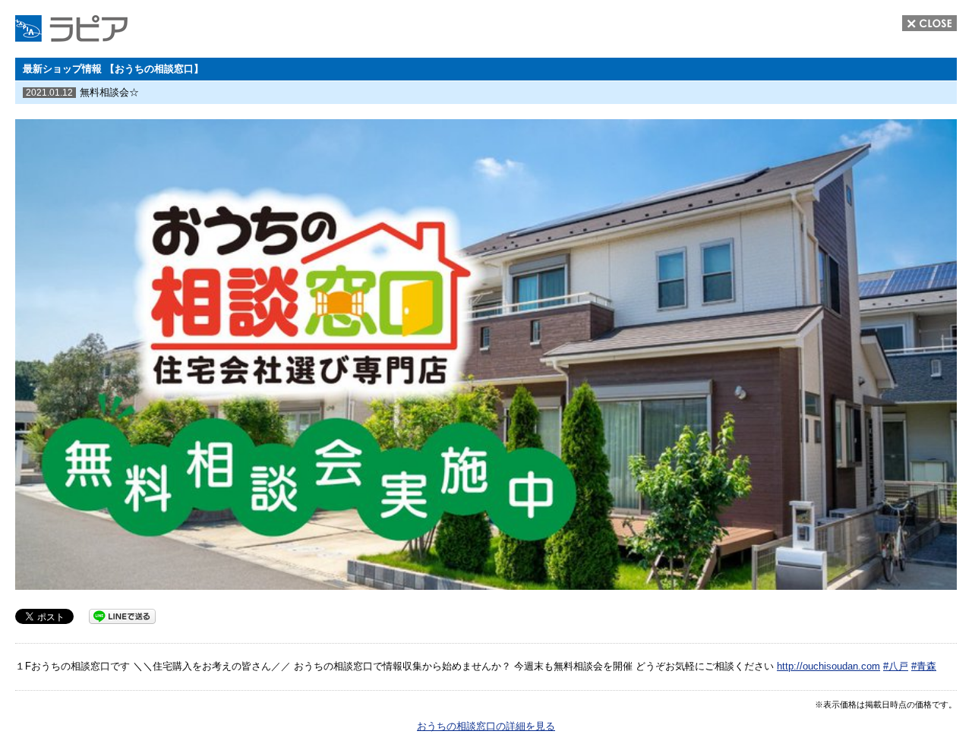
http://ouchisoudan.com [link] (828, 666)
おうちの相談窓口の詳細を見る (486, 726)
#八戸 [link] (895, 666)
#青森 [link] (923, 666)
